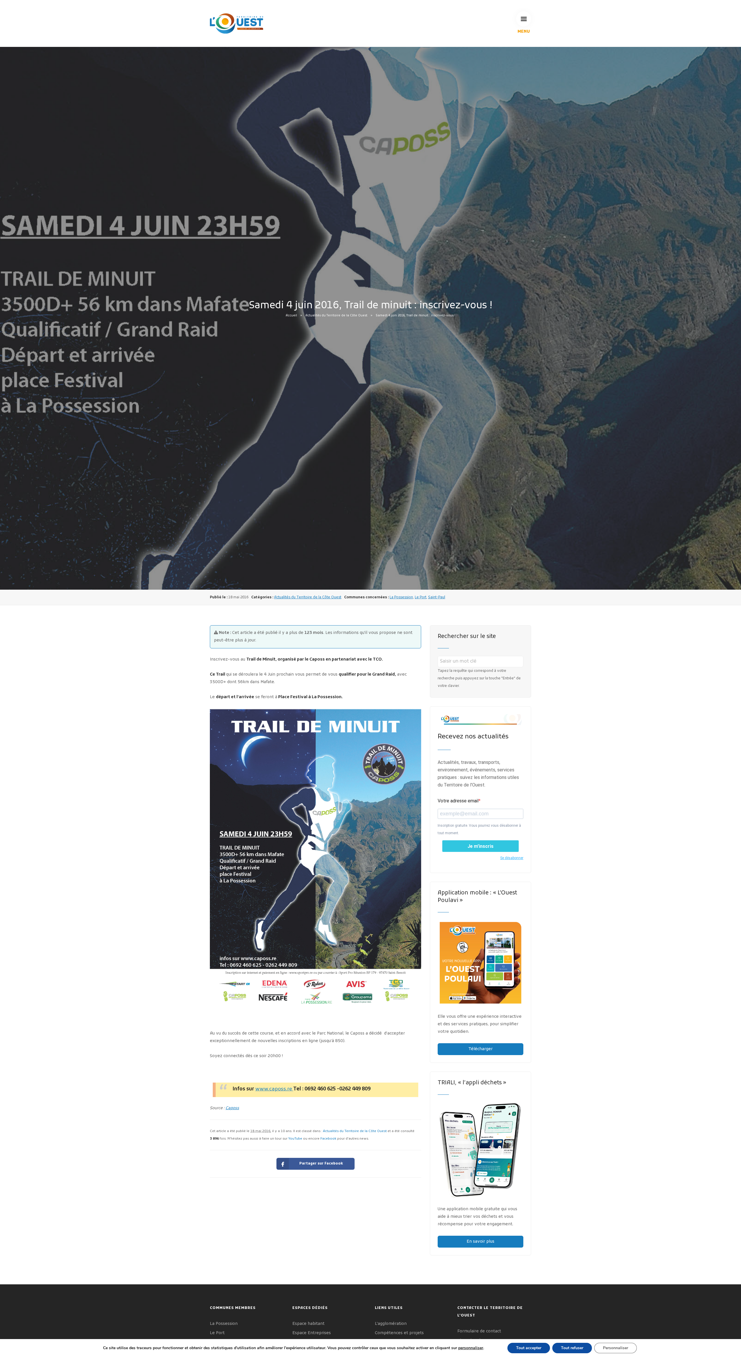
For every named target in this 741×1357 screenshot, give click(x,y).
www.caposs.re (274, 1089)
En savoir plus (480, 1241)
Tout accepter (528, 1348)
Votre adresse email (458, 801)
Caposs (232, 1108)
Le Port (420, 597)
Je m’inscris (480, 846)
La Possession (401, 597)
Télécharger (480, 1049)
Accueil (291, 316)
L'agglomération (391, 1324)
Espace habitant (308, 1324)
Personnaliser (615, 1348)
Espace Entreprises (311, 1333)
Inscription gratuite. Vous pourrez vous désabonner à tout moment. (479, 829)
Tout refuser (572, 1348)
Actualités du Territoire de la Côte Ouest (336, 316)
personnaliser (470, 1348)
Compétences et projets (399, 1333)
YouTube (295, 1139)
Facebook (328, 1139)
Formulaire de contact (479, 1331)
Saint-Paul (436, 597)
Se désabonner (511, 858)
